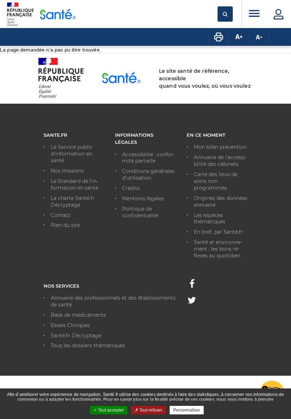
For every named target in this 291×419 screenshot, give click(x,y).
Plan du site (65, 225)
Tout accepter (110, 410)
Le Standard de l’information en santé (74, 184)
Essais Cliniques (70, 325)
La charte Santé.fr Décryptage (73, 201)
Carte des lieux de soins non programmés (215, 181)
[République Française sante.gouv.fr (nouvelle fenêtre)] (61, 96)
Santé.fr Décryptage (76, 335)
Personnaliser (186, 410)
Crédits (131, 188)
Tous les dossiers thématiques (88, 345)
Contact (61, 215)
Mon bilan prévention (220, 147)
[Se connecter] (278, 14)
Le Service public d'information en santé (72, 154)
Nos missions (67, 171)
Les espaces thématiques (209, 218)
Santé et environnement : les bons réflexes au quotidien (218, 249)
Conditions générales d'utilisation (148, 174)
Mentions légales (143, 198)
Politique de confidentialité (140, 212)
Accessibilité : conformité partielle (148, 157)
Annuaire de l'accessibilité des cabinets (220, 160)
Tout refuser (150, 410)
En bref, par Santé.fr (218, 232)
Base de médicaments (78, 315)
